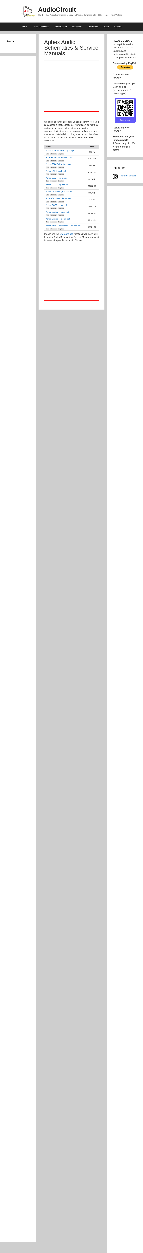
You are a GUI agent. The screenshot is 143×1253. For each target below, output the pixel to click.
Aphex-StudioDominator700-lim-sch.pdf (63, 226)
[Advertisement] (71, 87)
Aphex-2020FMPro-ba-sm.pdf (59, 164)
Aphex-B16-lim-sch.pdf (56, 171)
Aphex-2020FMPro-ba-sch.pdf (59, 157)
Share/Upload (66, 234)
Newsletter (77, 26)
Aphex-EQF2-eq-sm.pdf (56, 205)
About (106, 26)
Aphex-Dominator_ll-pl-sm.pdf (59, 198)
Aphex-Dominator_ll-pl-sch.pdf (59, 191)
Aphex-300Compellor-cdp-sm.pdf (60, 150)
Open (47, 153)
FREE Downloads (41, 26)
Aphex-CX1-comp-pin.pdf (57, 178)
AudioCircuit (57, 9)
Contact (117, 26)
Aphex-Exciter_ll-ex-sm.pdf (57, 212)
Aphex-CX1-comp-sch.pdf (57, 185)
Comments (93, 26)
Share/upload (61, 26)
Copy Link (61, 153)
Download (53, 153)
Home (24, 26)
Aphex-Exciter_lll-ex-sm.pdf (58, 219)
